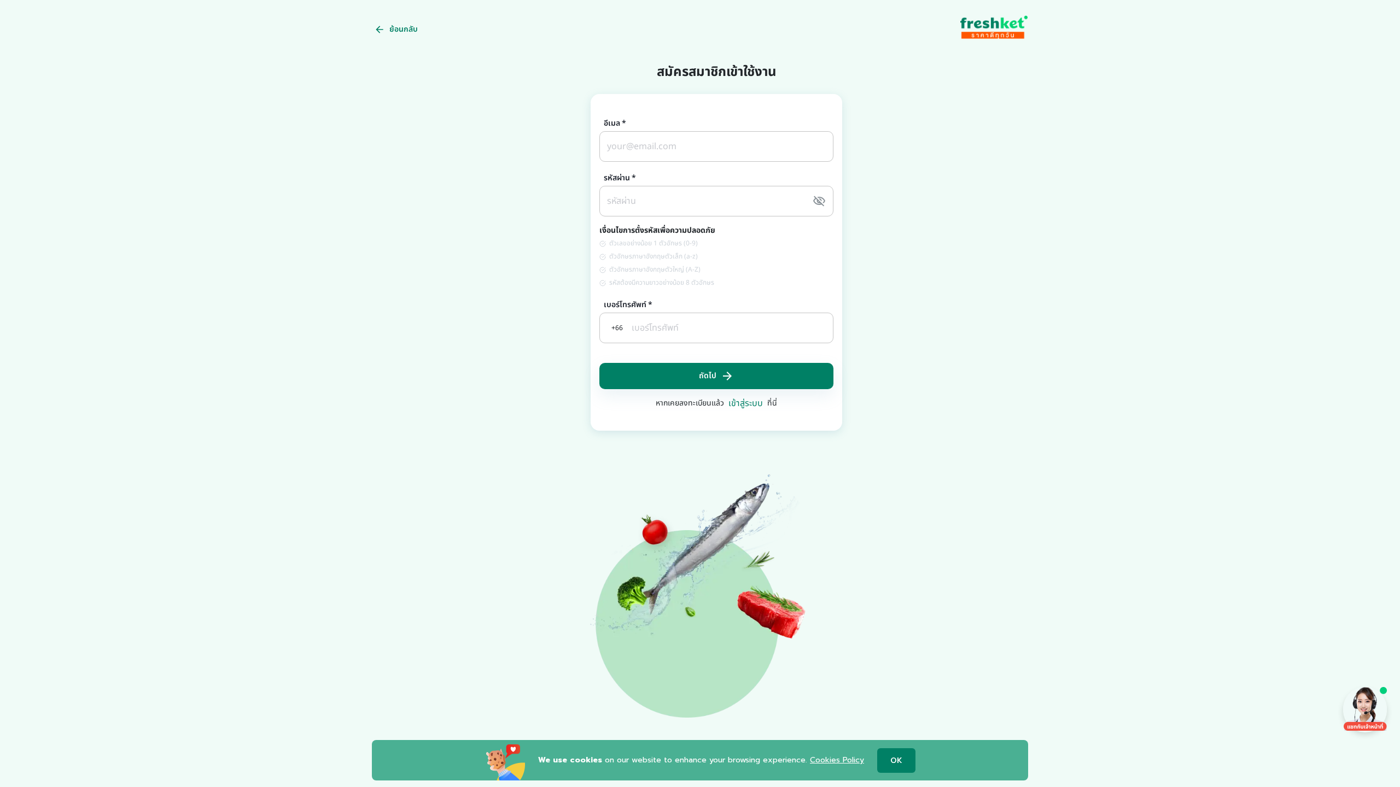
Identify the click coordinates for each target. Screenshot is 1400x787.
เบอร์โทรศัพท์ (628, 304)
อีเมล (615, 123)
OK (896, 760)
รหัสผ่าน (620, 178)
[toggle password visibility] (819, 201)
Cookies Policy (837, 760)
